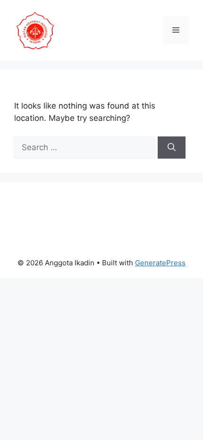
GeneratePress (160, 262)
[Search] (172, 147)
